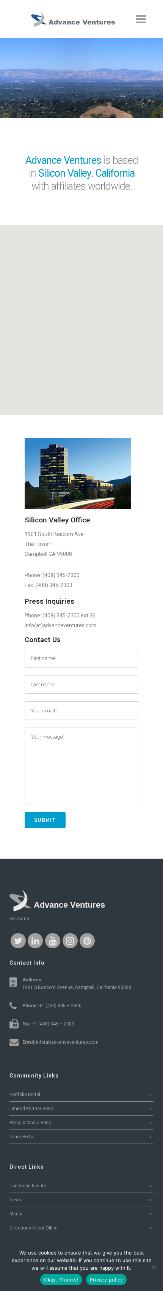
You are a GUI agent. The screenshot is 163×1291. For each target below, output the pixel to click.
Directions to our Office (33, 1228)
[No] (153, 1267)
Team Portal (21, 1136)
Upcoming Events (27, 1185)
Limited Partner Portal (32, 1108)
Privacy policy (106, 1280)
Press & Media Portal (31, 1122)
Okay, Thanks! (61, 1280)
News (15, 1199)
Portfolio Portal (24, 1094)
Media (15, 1214)
